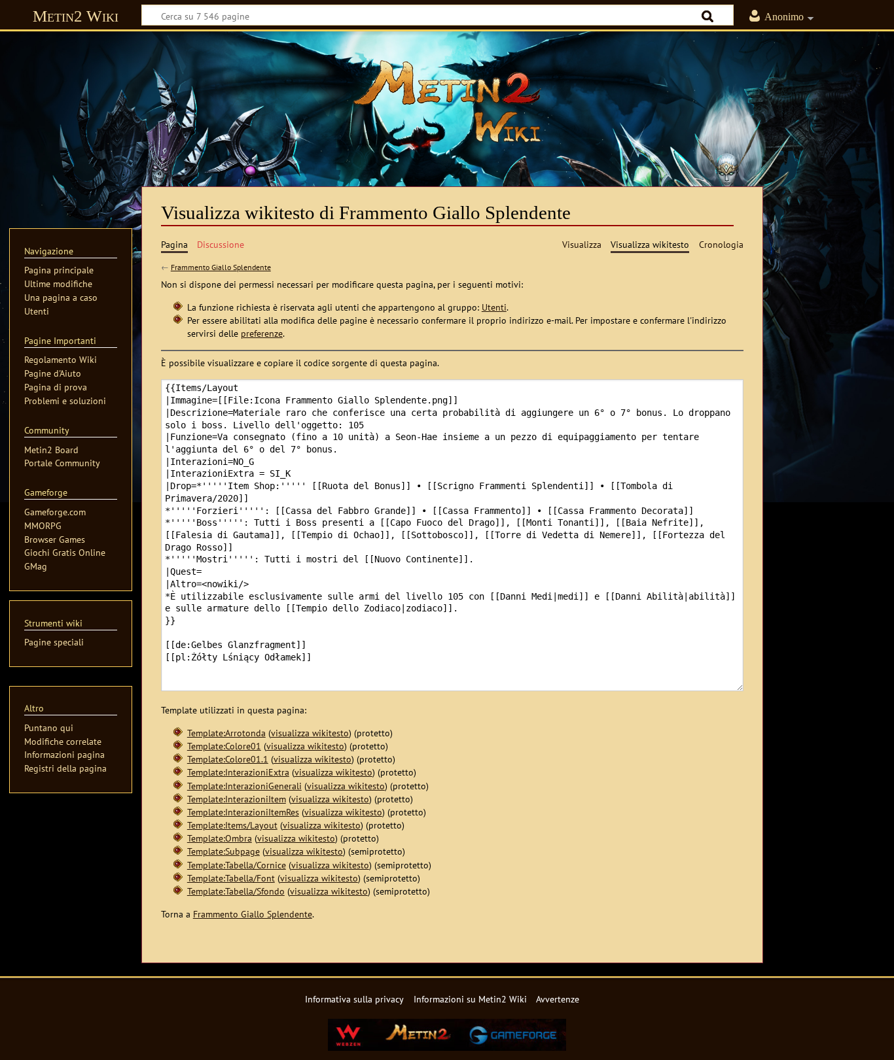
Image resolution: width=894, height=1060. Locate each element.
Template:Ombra (219, 838)
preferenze (262, 333)
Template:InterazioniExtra (238, 772)
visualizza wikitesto (310, 733)
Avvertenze (557, 999)
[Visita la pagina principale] (447, 101)
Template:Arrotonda (226, 733)
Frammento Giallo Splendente (221, 267)
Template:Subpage (223, 851)
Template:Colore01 (224, 746)
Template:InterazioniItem (236, 799)
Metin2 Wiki (75, 16)
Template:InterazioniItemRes (243, 812)
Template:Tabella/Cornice (236, 865)
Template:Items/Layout (232, 825)
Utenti (494, 307)
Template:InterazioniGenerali (244, 785)
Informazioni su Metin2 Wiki (470, 999)
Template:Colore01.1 (227, 759)
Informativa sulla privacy (354, 999)
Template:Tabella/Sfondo (236, 891)
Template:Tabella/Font (231, 878)
